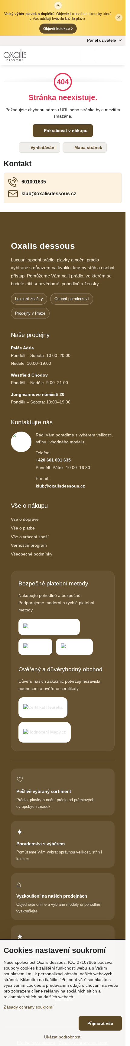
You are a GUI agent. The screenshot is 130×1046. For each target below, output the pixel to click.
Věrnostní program (29, 545)
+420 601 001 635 (53, 460)
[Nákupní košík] (103, 55)
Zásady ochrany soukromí (29, 1007)
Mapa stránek (87, 147)
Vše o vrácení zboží (30, 536)
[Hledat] (88, 55)
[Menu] (118, 55)
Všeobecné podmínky (31, 554)
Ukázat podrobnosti (62, 1037)
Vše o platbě (23, 528)
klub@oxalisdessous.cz (60, 486)
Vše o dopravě (25, 519)
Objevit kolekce (58, 28)
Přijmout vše (100, 1023)
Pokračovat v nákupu (65, 130)
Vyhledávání (42, 147)
